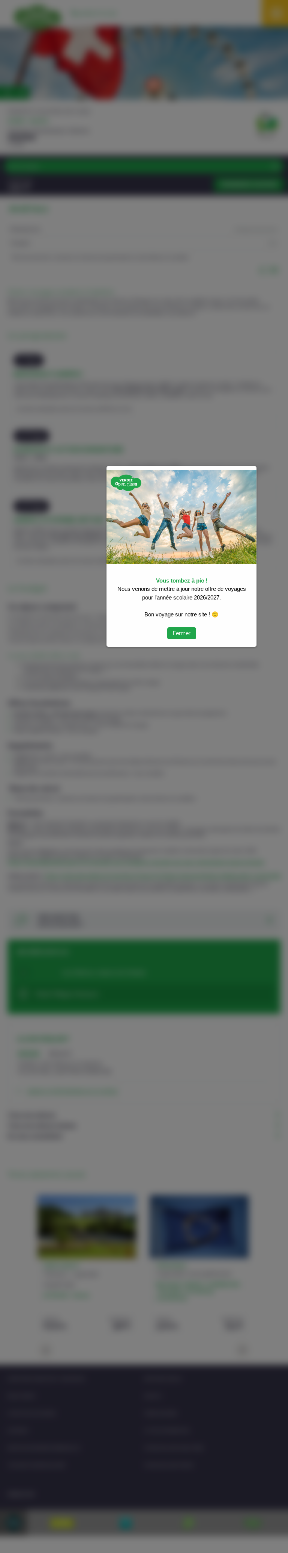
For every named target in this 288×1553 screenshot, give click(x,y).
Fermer (181, 633)
